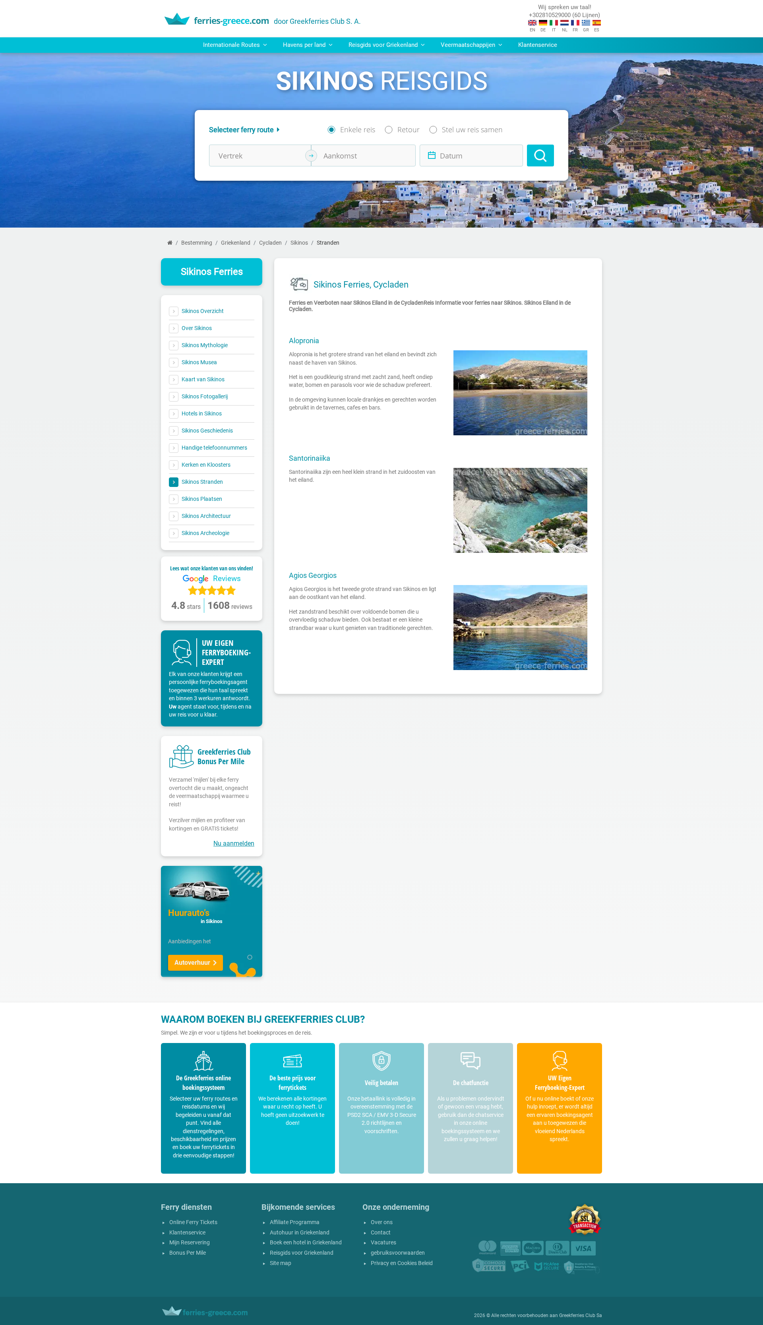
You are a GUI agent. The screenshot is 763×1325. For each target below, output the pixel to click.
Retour (408, 129)
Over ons (382, 1222)
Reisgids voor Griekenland (301, 1253)
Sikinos (299, 243)
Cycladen (270, 243)
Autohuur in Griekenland (299, 1232)
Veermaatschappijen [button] (469, 44)
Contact (381, 1232)
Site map (280, 1263)
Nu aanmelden (233, 843)
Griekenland (235, 243)
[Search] (540, 155)
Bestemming (196, 243)
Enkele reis (357, 129)
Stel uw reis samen (472, 129)
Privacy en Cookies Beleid (402, 1263)
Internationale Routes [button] (232, 44)
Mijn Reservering (189, 1242)
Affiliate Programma (295, 1222)
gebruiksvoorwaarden (398, 1253)
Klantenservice (537, 44)
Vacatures (383, 1242)
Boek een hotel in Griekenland (306, 1242)
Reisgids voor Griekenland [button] (384, 44)
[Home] (169, 243)
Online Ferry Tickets (193, 1222)
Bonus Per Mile (187, 1253)
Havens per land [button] (305, 44)
